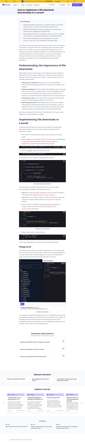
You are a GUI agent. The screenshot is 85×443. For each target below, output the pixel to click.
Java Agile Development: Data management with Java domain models (67, 427)
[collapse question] (63, 341)
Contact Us (51, 335)
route (28, 139)
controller (29, 150)
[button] (64, 147)
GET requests (61, 139)
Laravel (42, 114)
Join (76, 4)
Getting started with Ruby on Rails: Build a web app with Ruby (41, 427)
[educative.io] (6, 5)
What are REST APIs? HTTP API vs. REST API (16, 426)
